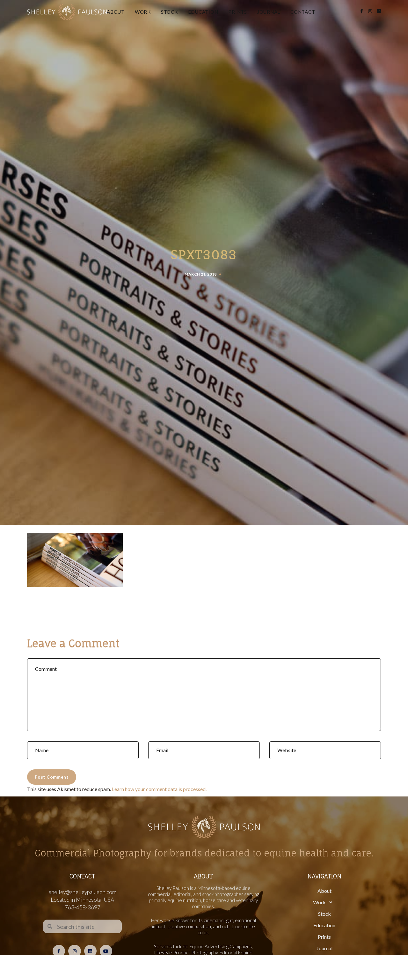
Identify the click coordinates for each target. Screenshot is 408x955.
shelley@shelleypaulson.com (82, 892)
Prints (237, 12)
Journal (268, 12)
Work (143, 12)
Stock (169, 12)
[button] (324, 902)
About (116, 12)
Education (203, 12)
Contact (302, 12)
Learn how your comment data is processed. (159, 789)
